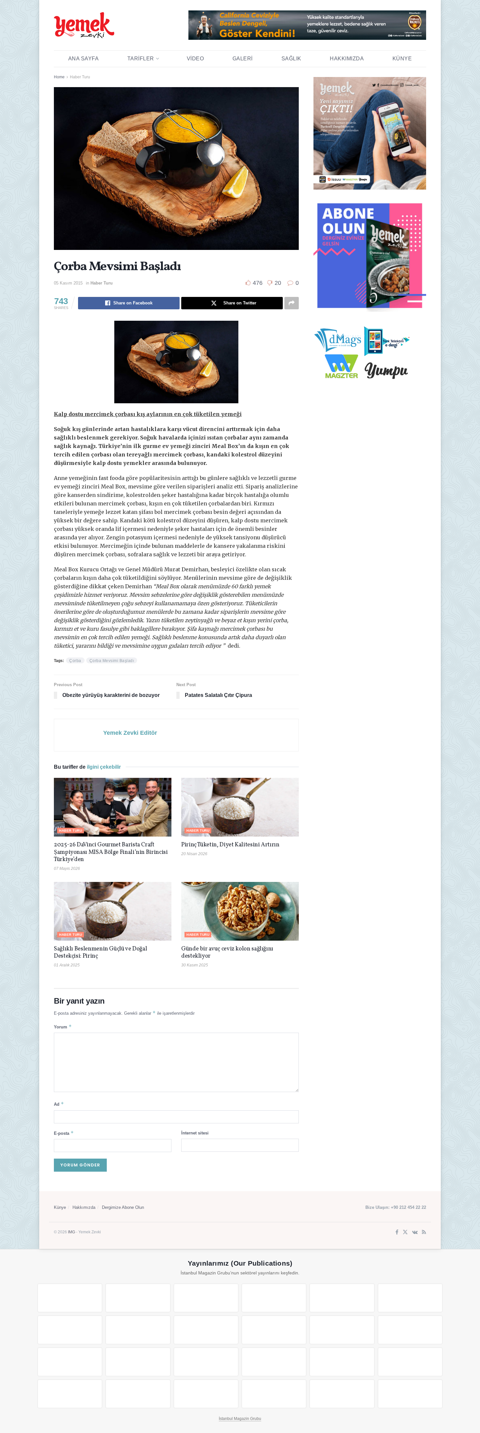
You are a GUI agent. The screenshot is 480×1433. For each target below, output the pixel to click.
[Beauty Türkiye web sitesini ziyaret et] (70, 1298)
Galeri (242, 58)
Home (59, 77)
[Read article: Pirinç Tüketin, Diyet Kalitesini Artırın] (240, 807)
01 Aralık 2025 (67, 965)
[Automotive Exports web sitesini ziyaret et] (274, 1393)
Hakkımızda (347, 58)
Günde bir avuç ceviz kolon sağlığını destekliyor (227, 953)
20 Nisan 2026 (194, 854)
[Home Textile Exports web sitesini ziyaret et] (206, 1362)
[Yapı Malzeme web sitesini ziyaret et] (206, 1393)
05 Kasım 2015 (68, 283)
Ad (59, 1104)
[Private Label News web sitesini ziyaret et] (137, 1298)
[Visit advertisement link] (307, 25)
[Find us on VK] (415, 1232)
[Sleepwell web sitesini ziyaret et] (410, 1330)
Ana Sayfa (83, 58)
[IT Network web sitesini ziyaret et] (70, 1393)
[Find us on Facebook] (396, 1232)
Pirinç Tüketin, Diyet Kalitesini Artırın (230, 845)
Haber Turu (80, 77)
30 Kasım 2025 (194, 965)
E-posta (64, 1133)
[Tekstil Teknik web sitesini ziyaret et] (274, 1330)
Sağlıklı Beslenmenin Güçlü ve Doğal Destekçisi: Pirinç (100, 953)
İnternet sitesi (195, 1133)
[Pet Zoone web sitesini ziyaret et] (410, 1393)
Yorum (63, 1027)
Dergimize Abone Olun (123, 1207)
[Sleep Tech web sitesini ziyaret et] (70, 1362)
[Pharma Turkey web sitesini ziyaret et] (206, 1298)
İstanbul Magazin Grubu (240, 1418)
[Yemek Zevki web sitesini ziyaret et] (342, 1298)
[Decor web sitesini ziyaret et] (137, 1362)
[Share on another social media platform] (291, 303)
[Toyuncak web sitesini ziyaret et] (342, 1362)
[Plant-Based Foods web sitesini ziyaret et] (137, 1330)
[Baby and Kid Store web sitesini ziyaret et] (410, 1362)
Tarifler (140, 58)
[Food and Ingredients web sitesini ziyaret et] (70, 1330)
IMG (71, 1232)
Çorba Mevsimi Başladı (111, 660)
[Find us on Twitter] (405, 1232)
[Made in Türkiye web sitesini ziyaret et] (342, 1393)
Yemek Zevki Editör (130, 733)
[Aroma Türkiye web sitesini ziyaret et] (206, 1330)
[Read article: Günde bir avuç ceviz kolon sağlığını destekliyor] (240, 911)
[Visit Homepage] (84, 25)
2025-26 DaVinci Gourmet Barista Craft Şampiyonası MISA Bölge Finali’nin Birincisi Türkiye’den (111, 852)
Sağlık (291, 58)
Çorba (75, 660)
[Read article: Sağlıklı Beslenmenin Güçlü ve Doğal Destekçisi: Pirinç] (112, 911)
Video (195, 58)
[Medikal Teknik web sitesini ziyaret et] (274, 1298)
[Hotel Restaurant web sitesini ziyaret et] (410, 1298)
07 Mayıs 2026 (67, 868)
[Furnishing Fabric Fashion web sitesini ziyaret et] (274, 1362)
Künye (402, 58)
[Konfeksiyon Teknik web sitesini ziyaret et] (342, 1330)
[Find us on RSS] (424, 1232)
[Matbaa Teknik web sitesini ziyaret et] (137, 1393)
